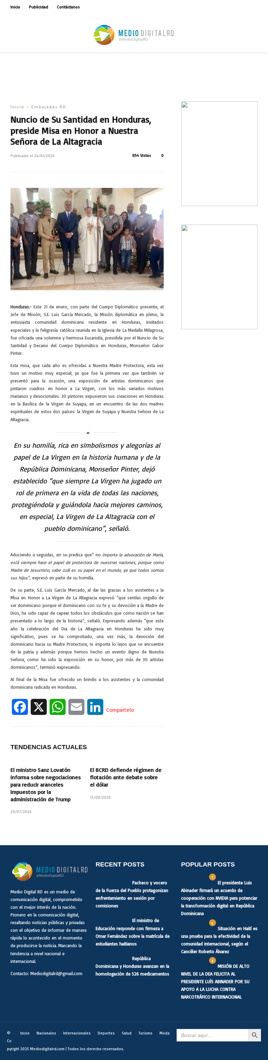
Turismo (145, 1033)
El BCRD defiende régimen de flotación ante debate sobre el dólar (126, 777)
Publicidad (38, 6)
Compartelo (120, 709)
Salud (127, 1033)
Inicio (15, 6)
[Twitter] (32, 990)
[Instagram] (255, 7)
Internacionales (77, 1033)
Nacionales (46, 1033)
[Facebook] (17, 990)
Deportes (106, 1033)
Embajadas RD (48, 106)
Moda (164, 1033)
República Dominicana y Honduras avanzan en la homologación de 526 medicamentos (132, 966)
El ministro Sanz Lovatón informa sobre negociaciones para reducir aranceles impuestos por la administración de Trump (45, 784)
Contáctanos (68, 6)
